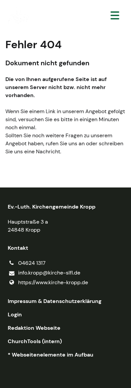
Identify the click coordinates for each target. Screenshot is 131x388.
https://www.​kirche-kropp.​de (53, 282)
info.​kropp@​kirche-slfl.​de (49, 272)
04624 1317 (32, 262)
